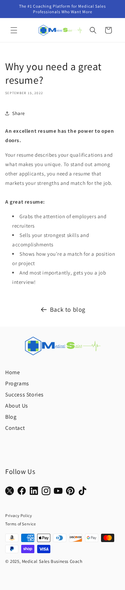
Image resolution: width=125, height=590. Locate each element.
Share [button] (18, 113)
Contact (15, 428)
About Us (16, 405)
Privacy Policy (18, 515)
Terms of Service (20, 523)
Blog (10, 416)
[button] (14, 30)
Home (12, 372)
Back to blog (67, 309)
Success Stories (24, 394)
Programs (17, 383)
